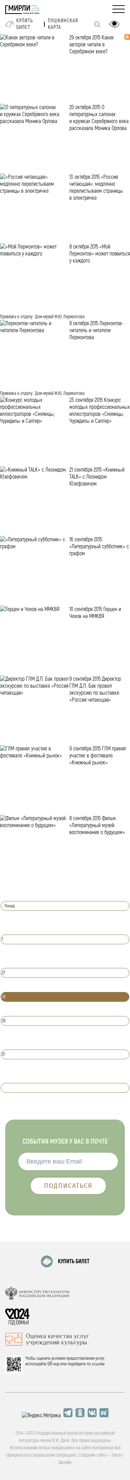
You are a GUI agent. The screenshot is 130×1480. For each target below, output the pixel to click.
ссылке (98, 1364)
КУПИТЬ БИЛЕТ (73, 1261)
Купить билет (24, 24)
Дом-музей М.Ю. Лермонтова (60, 317)
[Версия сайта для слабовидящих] (114, 24)
